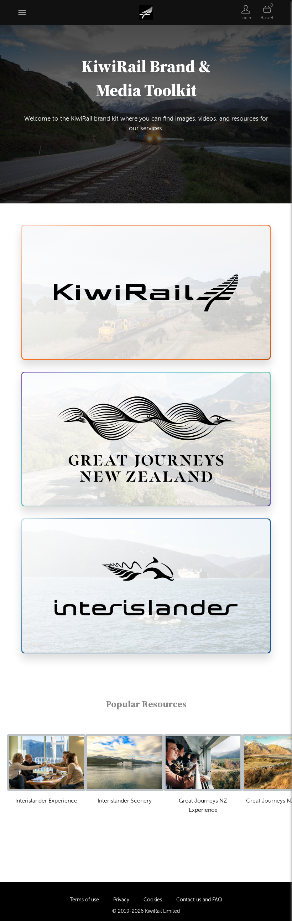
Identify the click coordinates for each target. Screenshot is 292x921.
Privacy (121, 899)
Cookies (153, 899)
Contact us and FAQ (199, 899)
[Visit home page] (146, 12)
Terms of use (84, 899)
